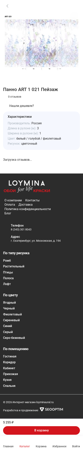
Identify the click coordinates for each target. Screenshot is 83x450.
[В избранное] (74, 6)
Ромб (7, 260)
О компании (13, 200)
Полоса (8, 278)
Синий (7, 326)
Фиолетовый (12, 314)
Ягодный (9, 302)
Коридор (9, 362)
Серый (8, 332)
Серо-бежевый (14, 338)
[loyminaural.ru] (27, 187)
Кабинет (9, 368)
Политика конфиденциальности (27, 209)
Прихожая (10, 374)
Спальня (9, 386)
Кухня (7, 380)
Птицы (8, 272)
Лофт (7, 284)
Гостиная (9, 356)
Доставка (26, 204)
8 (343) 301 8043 (21, 229)
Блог (7, 213)
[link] (7, 6)
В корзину (41, 430)
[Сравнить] (74, 16)
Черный (9, 308)
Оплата (9, 204)
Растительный (13, 266)
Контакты (32, 200)
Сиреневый (11, 320)
